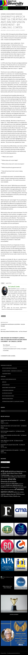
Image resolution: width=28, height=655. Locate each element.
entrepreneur (21, 483)
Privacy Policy (3, 653)
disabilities (5, 479)
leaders (2, 489)
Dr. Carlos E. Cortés (14, 30)
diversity (12, 479)
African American (17, 471)
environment (3, 485)
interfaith (20, 487)
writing (18, 496)
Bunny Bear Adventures (8, 395)
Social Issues (19, 14)
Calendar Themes (6, 373)
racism (3, 316)
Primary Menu (26, 8)
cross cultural (4, 476)
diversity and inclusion (6, 483)
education (15, 483)
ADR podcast (6, 471)
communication (22, 475)
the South (22, 494)
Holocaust (9, 487)
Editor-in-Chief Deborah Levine (8, 379)
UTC (2, 496)
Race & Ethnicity (11, 14)
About (2, 283)
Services (4, 382)
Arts (25, 471)
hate (22, 485)
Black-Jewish (7, 473)
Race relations (21, 492)
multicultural (12, 489)
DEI (2, 479)
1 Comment (22, 30)
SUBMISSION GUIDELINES (6, 365)
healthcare (4, 487)
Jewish (24, 487)
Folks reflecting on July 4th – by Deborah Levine (12, 440)
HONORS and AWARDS (14, 614)
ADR (1, 8)
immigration (15, 487)
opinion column (7, 491)
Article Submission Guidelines (9, 368)
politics (15, 492)
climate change (16, 475)
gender (11, 485)
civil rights (11, 475)
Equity (8, 485)
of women (19, 489)
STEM (18, 494)
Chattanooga (5, 475)
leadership (6, 489)
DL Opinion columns (7, 393)
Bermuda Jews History (7, 398)
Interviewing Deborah (7, 390)
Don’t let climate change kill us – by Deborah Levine (12, 431)
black (2, 473)
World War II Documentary (9, 387)
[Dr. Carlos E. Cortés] (5, 290)
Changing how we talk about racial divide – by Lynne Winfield (13, 324)
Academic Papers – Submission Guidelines (12, 370)
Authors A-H (4, 14)
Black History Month (16, 473)
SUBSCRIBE (3, 376)
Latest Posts (8, 283)
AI (23, 471)
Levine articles (5, 384)
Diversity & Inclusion (8, 481)
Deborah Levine (21, 476)
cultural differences (12, 476)
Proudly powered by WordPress (13, 653)
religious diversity (10, 494)
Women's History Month (10, 496)
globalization (17, 485)
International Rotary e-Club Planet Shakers (13, 401)
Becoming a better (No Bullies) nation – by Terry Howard (14, 330)
